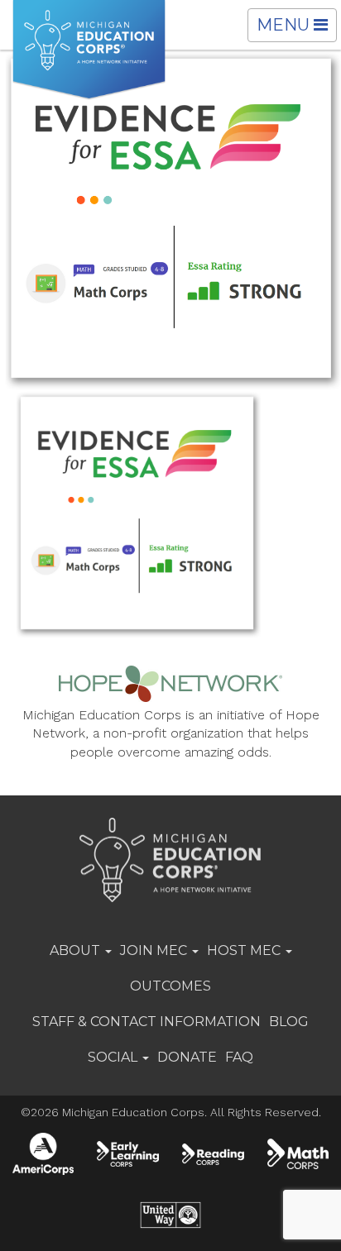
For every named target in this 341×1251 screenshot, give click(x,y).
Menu (296, 28)
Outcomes (170, 986)
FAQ (239, 1057)
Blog (289, 1021)
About (76, 950)
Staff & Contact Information (146, 1021)
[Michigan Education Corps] (89, 50)
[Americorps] (43, 1154)
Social (114, 1057)
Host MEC (245, 950)
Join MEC (155, 950)
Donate (187, 1057)
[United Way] (171, 1215)
